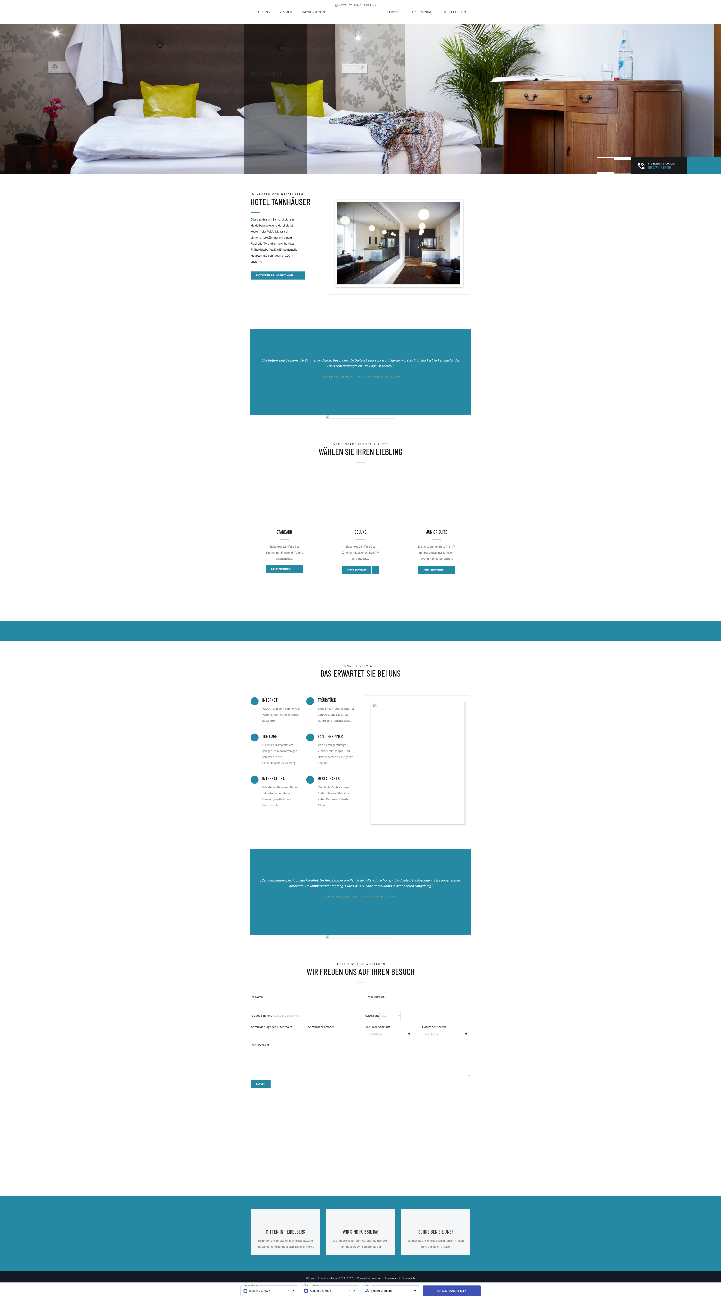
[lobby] (398, 205)
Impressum (391, 1278)
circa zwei (376, 1278)
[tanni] (417, 706)
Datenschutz (408, 1278)
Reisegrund (372, 1015)
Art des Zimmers (261, 1015)
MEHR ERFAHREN (264, 134)
